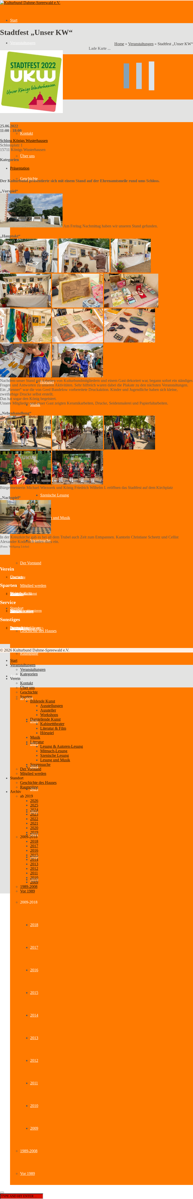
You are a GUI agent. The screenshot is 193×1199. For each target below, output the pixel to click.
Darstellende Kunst (45, 719)
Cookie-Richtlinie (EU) (26, 628)
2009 (34, 1128)
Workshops (49, 715)
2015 (34, 992)
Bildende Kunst (42, 701)
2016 (34, 970)
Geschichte (17, 577)
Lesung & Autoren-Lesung (61, 746)
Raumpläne (29, 653)
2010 (34, 1106)
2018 (34, 925)
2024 (34, 810)
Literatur (37, 742)
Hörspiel (47, 733)
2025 (34, 805)
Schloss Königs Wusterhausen (24, 140)
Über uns (27, 687)
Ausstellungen (51, 706)
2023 (34, 814)
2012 (34, 1060)
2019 (34, 832)
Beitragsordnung (21, 611)
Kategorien (29, 674)
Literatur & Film (53, 728)
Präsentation (19, 168)
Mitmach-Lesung (53, 751)
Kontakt (26, 683)
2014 (34, 1015)
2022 (34, 819)
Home (119, 44)
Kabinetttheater (52, 724)
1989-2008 (28, 1151)
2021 (34, 823)
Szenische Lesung (54, 495)
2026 (34, 800)
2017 (34, 947)
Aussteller (17, 594)
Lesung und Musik (55, 518)
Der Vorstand (30, 563)
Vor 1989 (27, 1173)
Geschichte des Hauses (38, 631)
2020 (34, 828)
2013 (34, 1038)
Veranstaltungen (22, 43)
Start (13, 20)
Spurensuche (40, 764)
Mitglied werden (33, 585)
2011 (34, 1083)
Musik (35, 737)
